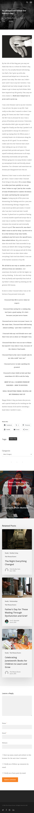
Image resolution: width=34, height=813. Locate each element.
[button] (31, 2)
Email (4, 733)
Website (4, 743)
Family (11, 21)
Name (4, 723)
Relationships (13, 601)
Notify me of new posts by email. (15, 773)
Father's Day (13, 439)
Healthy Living (14, 553)
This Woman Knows (10, 18)
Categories (6, 451)
